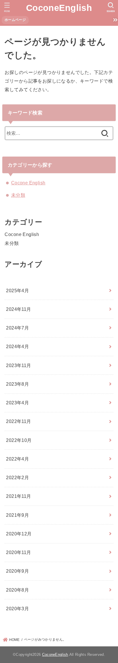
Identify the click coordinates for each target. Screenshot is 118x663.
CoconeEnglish (59, 8)
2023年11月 (18, 365)
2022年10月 (19, 440)
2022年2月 (17, 477)
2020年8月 (17, 589)
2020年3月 (17, 608)
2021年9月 (17, 515)
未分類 (18, 195)
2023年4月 (17, 402)
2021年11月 (18, 496)
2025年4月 (17, 290)
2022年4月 (17, 458)
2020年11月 (18, 552)
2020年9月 (17, 571)
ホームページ (15, 20)
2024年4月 (17, 346)
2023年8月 (17, 384)
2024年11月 (18, 309)
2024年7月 (17, 327)
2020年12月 (19, 533)
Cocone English (28, 182)
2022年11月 (18, 421)
